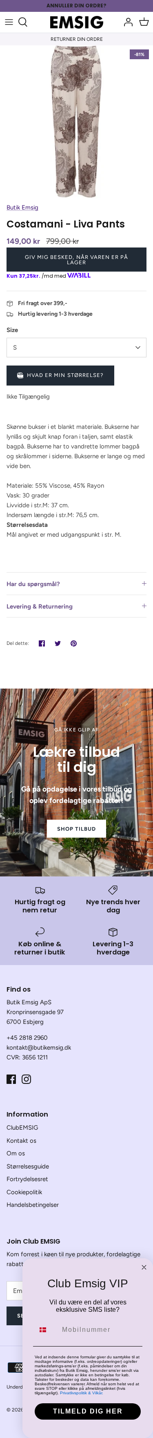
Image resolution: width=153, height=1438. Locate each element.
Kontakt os (21, 1140)
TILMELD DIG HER (88, 1411)
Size (12, 330)
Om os (16, 1153)
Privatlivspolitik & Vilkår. (81, 1393)
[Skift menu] (9, 22)
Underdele (18, 1387)
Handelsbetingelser (33, 1204)
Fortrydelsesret (27, 1179)
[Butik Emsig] (76, 22)
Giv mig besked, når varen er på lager (76, 259)
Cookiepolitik (24, 1192)
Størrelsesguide (28, 1166)
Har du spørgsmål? (33, 584)
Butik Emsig (22, 207)
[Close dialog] (144, 1267)
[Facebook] (11, 1079)
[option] (76, 121)
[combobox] (46, 1330)
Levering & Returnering (40, 606)
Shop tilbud (76, 829)
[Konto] (126, 22)
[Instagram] (26, 1079)
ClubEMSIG (22, 1127)
